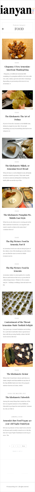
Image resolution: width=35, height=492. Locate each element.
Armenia (14, 416)
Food (17, 62)
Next (23, 446)
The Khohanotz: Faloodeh (17, 397)
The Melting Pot (19, 393)
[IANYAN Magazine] (17, 9)
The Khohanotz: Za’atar (17, 374)
